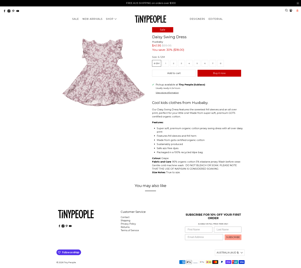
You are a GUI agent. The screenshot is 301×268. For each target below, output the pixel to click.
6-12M (156, 63)
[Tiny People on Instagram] (10, 11)
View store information (167, 93)
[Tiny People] (150, 19)
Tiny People (70, 262)
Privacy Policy (128, 223)
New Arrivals (92, 19)
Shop (110, 19)
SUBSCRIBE (233, 237)
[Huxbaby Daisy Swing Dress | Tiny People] (103, 72)
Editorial (216, 19)
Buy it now (219, 73)
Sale (75, 19)
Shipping (125, 220)
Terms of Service (130, 230)
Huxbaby (157, 41)
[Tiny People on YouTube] (18, 11)
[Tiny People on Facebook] (5, 11)
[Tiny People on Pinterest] (14, 11)
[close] (297, 3)
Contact (125, 217)
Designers (197, 19)
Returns (125, 227)
